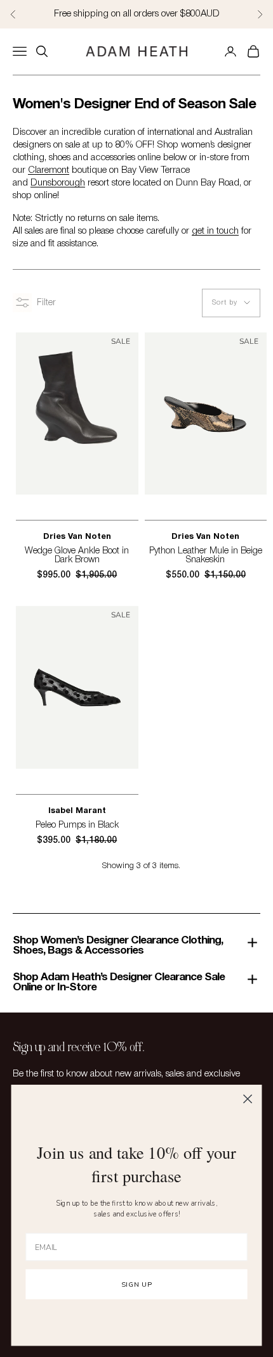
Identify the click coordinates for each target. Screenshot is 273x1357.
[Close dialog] (248, 1099)
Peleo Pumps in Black (77, 825)
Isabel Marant (77, 811)
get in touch (215, 231)
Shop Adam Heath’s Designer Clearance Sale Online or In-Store (119, 982)
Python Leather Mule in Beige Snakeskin (205, 555)
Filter (46, 303)
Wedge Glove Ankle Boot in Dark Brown (77, 555)
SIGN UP (136, 1284)
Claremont (48, 170)
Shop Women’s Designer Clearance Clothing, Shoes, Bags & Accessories (118, 946)
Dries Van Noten (77, 537)
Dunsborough (57, 183)
